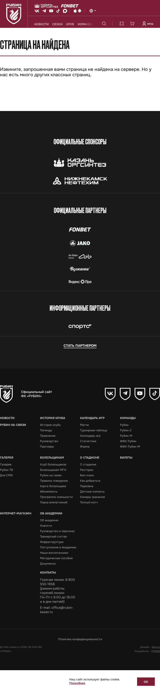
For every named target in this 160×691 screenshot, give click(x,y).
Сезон (57, 24)
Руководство (49, 441)
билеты (121, 23)
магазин (132, 23)
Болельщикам (52, 457)
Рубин (124, 425)
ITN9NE (155, 651)
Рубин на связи (13, 425)
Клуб (70, 24)
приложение (79, 11)
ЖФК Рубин (128, 441)
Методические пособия (56, 558)
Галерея (6, 457)
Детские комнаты (92, 491)
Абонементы (49, 491)
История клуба (52, 418)
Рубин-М (126, 436)
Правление (47, 436)
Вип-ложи (87, 475)
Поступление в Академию (58, 547)
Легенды (46, 430)
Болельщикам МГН (53, 470)
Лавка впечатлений (53, 502)
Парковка (86, 486)
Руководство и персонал (57, 531)
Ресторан (86, 470)
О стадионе (89, 457)
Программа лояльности (56, 497)
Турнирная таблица (93, 430)
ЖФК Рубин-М (130, 446)
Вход (150, 23)
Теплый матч (89, 502)
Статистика (88, 441)
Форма (85, 446)
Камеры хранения (92, 497)
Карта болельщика (53, 486)
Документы (48, 563)
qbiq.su (156, 647)
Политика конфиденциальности (80, 639)
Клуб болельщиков (53, 464)
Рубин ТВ (6, 470)
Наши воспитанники (54, 553)
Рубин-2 (125, 430)
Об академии (51, 513)
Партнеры (47, 446)
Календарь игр (92, 418)
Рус (92, 11)
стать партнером (80, 345)
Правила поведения (54, 481)
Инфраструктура (52, 542)
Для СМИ (6, 475)
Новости (41, 24)
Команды (85, 24)
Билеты (126, 457)
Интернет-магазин (15, 513)
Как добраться (90, 481)
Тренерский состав (53, 536)
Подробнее (77, 683)
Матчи (84, 425)
